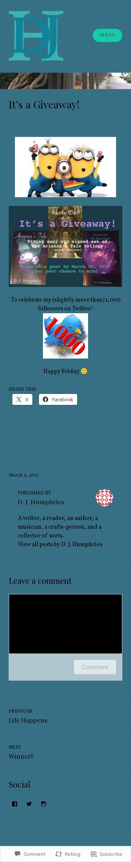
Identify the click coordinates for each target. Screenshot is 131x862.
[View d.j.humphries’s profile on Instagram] (43, 804)
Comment (95, 667)
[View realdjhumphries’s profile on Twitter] (29, 804)
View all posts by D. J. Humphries (60, 545)
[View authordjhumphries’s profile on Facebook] (14, 804)
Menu (107, 35)
